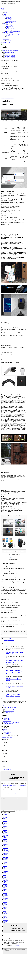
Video (7, 27)
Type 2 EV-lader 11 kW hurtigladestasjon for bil (13, 695)
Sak (7, 36)
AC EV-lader (9, 17)
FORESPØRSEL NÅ (6, 42)
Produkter (5, 16)
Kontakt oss (6, 39)
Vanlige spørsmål (10, 28)
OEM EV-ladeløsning (8, 32)
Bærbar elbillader (10, 22)
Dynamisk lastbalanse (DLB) (13, 31)
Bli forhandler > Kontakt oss (7, 98)
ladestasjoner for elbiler (9, 640)
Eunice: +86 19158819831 (9, 707)
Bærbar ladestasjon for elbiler (12, 638)
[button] (14, 551)
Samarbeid (8, 40)
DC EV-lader (9, 18)
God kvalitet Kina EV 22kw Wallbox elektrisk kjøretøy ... (14, 652)
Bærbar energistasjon (11, 21)
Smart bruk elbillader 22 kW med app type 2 (14, 661)
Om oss (5, 23)
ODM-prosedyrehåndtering (12, 34)
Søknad (8, 35)
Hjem (4, 14)
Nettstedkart (3, 737)
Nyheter (5, 37)
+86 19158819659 (7, 769)
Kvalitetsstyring (9, 26)
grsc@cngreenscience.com (9, 704)
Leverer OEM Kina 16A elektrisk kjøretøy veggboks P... (14, 671)
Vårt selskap (9, 25)
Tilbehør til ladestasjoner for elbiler (14, 19)
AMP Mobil (9, 737)
